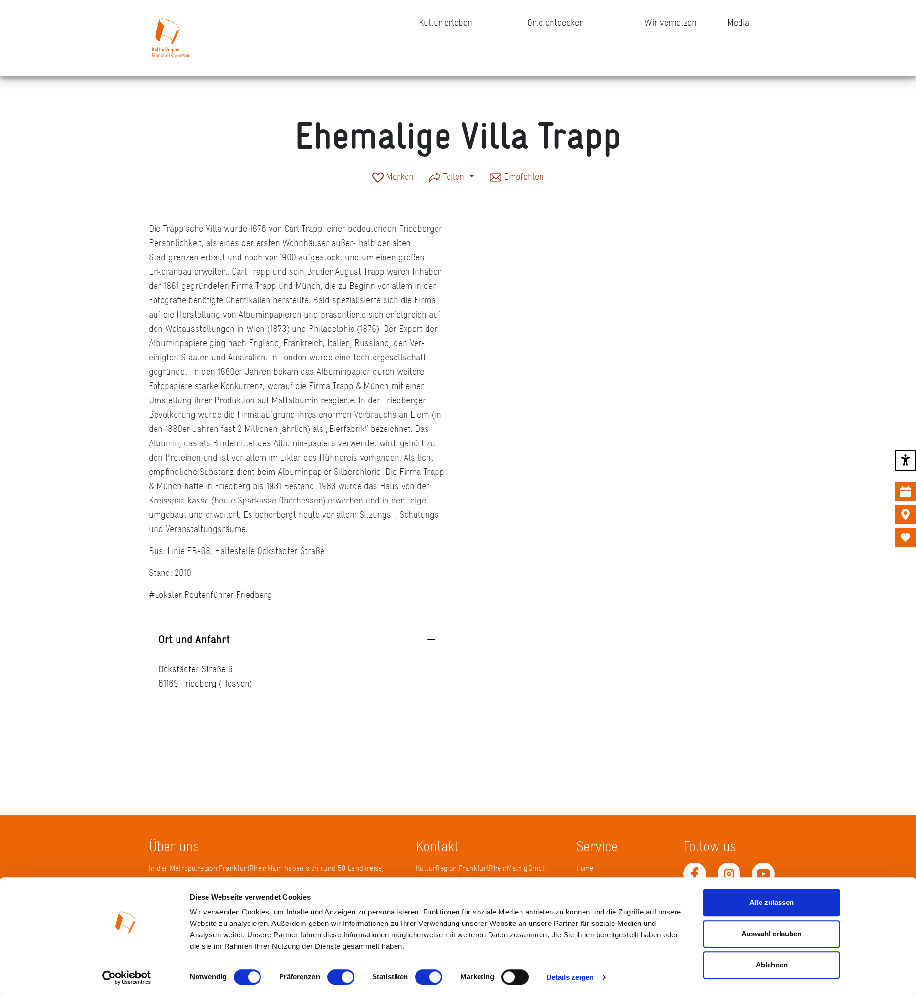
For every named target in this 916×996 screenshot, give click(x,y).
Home (584, 868)
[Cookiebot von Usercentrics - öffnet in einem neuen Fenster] (126, 977)
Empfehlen (522, 177)
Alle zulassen (771, 902)
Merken (399, 177)
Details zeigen (569, 977)
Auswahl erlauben (771, 934)
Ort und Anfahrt (194, 639)
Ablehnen (772, 965)
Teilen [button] (453, 176)
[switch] (340, 977)
